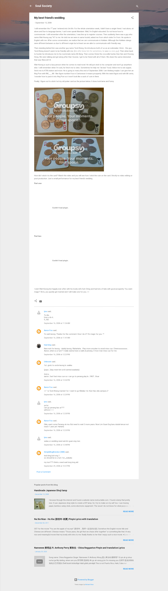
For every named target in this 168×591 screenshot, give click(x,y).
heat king (47, 345)
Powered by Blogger (85, 580)
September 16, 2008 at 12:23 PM (57, 354)
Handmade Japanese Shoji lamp (50, 490)
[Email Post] (40, 302)
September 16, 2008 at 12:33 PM (57, 430)
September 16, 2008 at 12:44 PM (57, 445)
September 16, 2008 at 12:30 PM (57, 413)
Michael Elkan (89, 584)
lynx (45, 311)
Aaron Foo (48, 330)
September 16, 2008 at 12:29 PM (57, 395)
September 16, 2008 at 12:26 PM (57, 380)
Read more (128, 511)
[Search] (137, 6)
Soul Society (43, 6)
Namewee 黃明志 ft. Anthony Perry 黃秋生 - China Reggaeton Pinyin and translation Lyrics (79, 547)
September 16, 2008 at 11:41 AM (57, 338)
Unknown (47, 362)
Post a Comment (44, 472)
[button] (132, 18)
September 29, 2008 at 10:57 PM (57, 466)
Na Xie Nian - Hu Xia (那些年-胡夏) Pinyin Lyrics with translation (66, 519)
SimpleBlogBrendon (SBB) (54, 452)
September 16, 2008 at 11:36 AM (57, 323)
